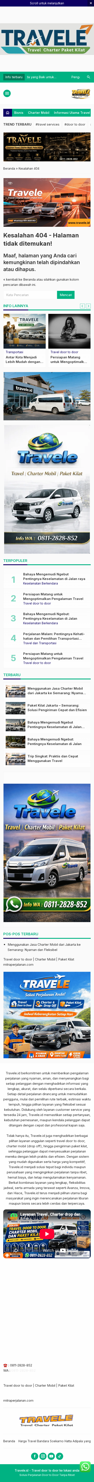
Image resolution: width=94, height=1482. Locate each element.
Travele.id (13, 1073)
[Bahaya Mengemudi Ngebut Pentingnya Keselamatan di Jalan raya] (15, 725)
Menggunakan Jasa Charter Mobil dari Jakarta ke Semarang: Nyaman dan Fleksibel (56, 693)
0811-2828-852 (21, 1365)
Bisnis (18, 112)
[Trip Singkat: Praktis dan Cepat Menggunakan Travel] (69, 331)
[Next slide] (88, 306)
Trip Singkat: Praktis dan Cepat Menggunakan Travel (67, 361)
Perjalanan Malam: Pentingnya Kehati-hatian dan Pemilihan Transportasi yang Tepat (54, 638)
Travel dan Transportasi (39, 643)
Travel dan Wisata (18, 352)
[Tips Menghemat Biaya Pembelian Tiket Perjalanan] (24, 331)
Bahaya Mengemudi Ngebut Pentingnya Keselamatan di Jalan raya (55, 727)
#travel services (47, 124)
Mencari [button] (66, 295)
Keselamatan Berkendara (40, 583)
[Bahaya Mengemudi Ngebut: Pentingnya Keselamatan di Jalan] (15, 742)
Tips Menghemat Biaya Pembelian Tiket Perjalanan (25, 361)
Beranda (9, 1441)
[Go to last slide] (82, 306)
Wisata (55, 352)
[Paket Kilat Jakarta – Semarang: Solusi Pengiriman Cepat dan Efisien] (15, 708)
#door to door (74, 124)
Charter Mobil (38, 112)
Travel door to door (37, 603)
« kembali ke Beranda (19, 279)
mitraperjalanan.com (18, 964)
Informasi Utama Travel (72, 112)
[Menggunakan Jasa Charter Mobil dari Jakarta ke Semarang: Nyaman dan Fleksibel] (15, 691)
